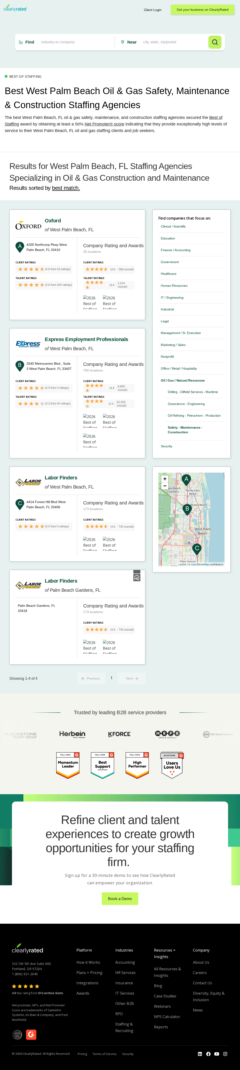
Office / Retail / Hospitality (179, 368)
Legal (165, 321)
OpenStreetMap (200, 564)
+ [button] (164, 479)
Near (132, 42)
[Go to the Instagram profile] (225, 1054)
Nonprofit (167, 356)
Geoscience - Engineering (186, 404)
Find (29, 42)
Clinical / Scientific (173, 226)
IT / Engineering (172, 297)
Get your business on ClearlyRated (203, 9)
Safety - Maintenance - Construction (185, 430)
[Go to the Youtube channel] (217, 1054)
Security (166, 446)
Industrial (167, 309)
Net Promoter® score (104, 124)
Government (170, 262)
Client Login (152, 10)
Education (168, 238)
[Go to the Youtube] (208, 1054)
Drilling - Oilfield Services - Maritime (193, 392)
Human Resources (174, 285)
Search (214, 42)
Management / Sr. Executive (181, 333)
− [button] (164, 486)
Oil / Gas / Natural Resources (183, 380)
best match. (66, 188)
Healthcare (168, 274)
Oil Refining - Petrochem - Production (194, 415)
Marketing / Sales (173, 345)
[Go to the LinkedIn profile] (200, 1054)
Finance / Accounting (175, 250)
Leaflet (182, 564)
